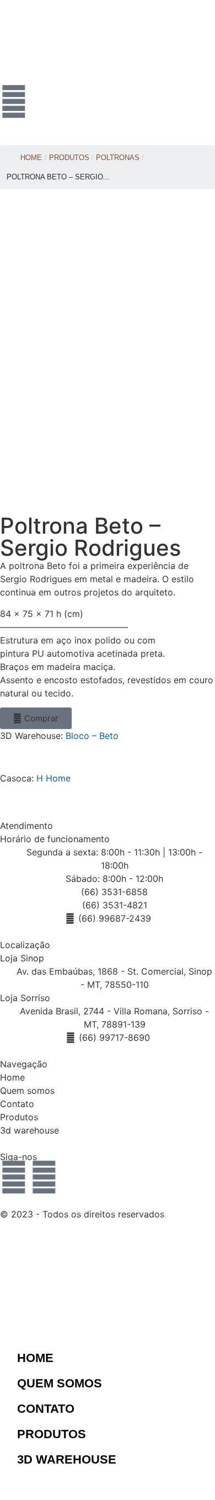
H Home (53, 778)
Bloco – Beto (92, 735)
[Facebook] (44, 1177)
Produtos (19, 1117)
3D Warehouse (66, 1459)
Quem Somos (59, 1383)
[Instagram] (14, 1177)
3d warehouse (29, 1130)
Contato (17, 1103)
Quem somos (27, 1090)
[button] (36, 718)
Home (31, 157)
